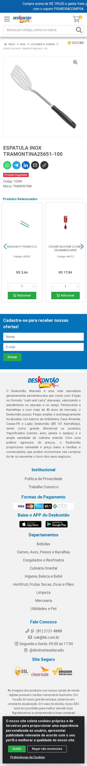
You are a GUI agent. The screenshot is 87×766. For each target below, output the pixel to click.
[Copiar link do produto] (44, 165)
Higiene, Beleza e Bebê (43, 576)
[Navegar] (5, 246)
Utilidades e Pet (44, 609)
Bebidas (43, 544)
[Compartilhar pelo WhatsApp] (7, 165)
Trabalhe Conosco (43, 487)
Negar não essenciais (47, 748)
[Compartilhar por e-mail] (35, 165)
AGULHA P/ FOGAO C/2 (22, 246)
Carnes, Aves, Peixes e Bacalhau (43, 552)
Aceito (16, 748)
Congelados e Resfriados (43, 560)
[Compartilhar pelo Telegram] (16, 165)
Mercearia (43, 600)
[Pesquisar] (79, 30)
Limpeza (43, 592)
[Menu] (7, 19)
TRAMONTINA (22, 186)
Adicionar (23, 295)
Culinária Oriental (43, 568)
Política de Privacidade (43, 479)
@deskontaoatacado (46, 650)
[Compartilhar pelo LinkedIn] (26, 165)
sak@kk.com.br (46, 637)
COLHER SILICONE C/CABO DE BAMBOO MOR (65, 248)
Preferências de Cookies (27, 757)
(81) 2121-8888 (48, 631)
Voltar (77, 43)
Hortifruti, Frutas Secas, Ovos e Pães (43, 584)
